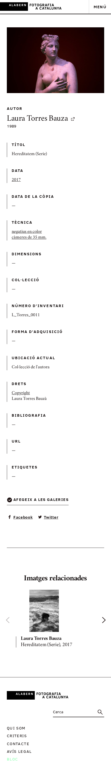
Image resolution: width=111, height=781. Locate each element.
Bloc (12, 759)
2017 (16, 180)
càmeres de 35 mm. (29, 238)
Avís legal (19, 751)
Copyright (21, 393)
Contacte (18, 743)
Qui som (16, 728)
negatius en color (27, 232)
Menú (100, 6)
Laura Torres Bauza (37, 119)
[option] (55, 620)
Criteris (17, 735)
